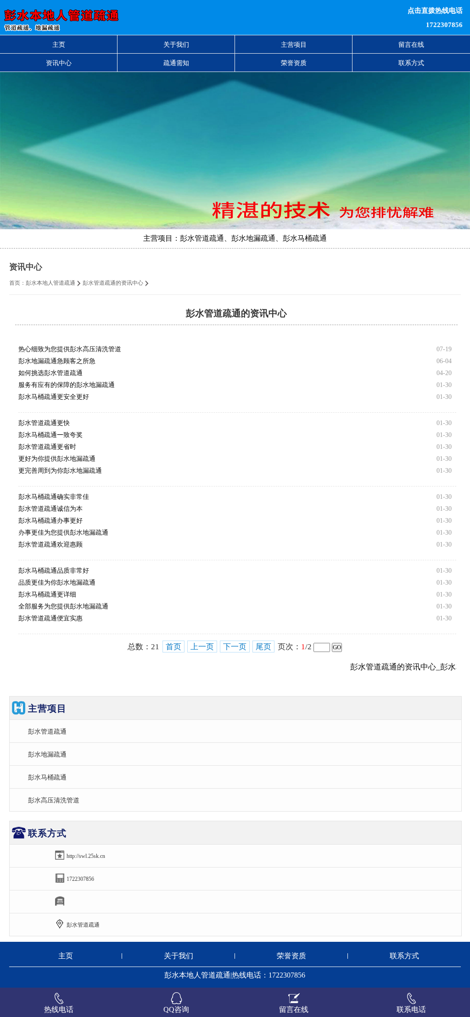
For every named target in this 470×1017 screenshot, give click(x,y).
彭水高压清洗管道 (53, 800)
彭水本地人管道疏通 (50, 283)
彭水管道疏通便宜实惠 (50, 618)
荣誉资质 (294, 62)
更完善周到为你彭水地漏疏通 (60, 470)
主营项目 (294, 44)
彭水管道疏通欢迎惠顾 (50, 544)
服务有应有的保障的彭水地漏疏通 (66, 384)
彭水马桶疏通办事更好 (50, 520)
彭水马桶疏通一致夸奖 (50, 434)
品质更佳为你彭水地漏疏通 (56, 582)
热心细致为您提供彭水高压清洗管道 (69, 349)
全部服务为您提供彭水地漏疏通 (63, 606)
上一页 (202, 646)
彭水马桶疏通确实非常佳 (53, 496)
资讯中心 (59, 62)
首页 (173, 646)
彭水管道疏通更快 (44, 423)
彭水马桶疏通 (47, 777)
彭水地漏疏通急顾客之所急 (56, 361)
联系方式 (411, 62)
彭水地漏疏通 (47, 754)
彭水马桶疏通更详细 (47, 594)
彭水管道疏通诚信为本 (50, 508)
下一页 (234, 646)
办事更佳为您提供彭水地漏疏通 (63, 532)
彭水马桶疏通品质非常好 (53, 570)
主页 (58, 44)
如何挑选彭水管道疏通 (50, 373)
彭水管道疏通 (47, 731)
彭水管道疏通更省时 (47, 446)
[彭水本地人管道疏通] (143, 17)
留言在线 (411, 44)
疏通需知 (176, 62)
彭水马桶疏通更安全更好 (53, 396)
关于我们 (176, 44)
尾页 (263, 646)
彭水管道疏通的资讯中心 (113, 283)
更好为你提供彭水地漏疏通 (56, 458)
